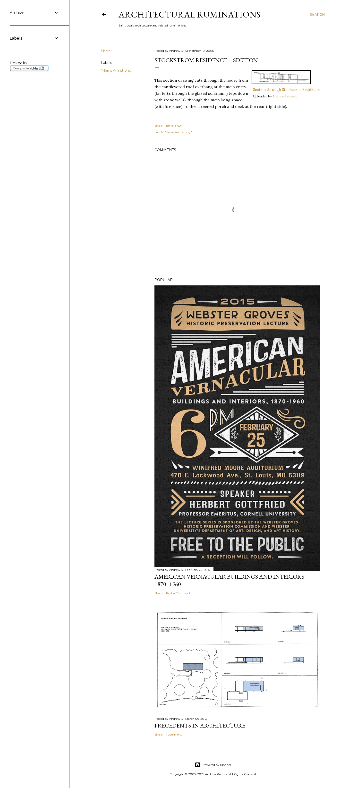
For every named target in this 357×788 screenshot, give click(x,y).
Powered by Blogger (217, 765)
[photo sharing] (281, 82)
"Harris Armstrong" (117, 70)
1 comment (174, 734)
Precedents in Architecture (199, 725)
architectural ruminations (190, 14)
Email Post (173, 125)
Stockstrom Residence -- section (206, 60)
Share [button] (106, 51)
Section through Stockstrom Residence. (286, 89)
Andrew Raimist (284, 96)
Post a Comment (178, 593)
